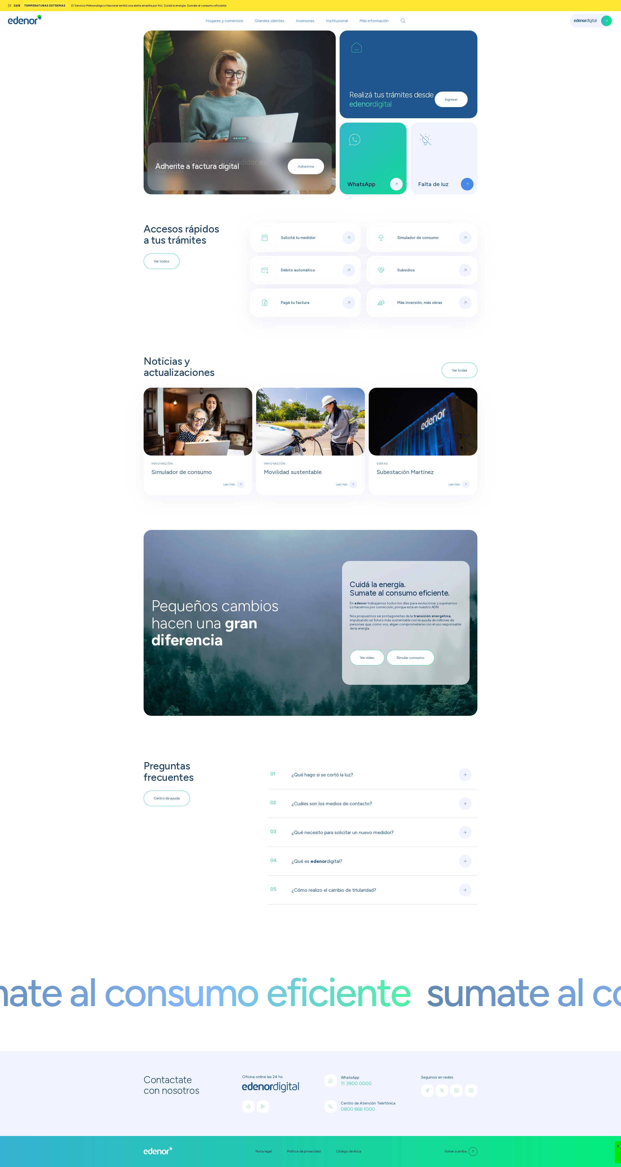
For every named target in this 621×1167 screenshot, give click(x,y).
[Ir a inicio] (25, 21)
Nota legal (264, 1151)
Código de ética (348, 1151)
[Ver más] (396, 184)
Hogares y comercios (224, 20)
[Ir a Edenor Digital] (591, 21)
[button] (618, 1152)
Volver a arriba (455, 1151)
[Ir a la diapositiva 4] (242, 138)
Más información (374, 20)
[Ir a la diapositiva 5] (245, 138)
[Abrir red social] (248, 1106)
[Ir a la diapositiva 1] (234, 138)
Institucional (337, 20)
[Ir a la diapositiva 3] (238, 138)
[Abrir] (403, 21)
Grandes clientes (269, 20)
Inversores (305, 20)
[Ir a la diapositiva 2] (236, 138)
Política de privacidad (304, 1151)
